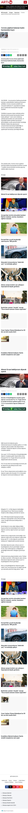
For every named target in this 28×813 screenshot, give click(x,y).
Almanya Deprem (7, 800)
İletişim (15, 780)
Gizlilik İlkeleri (22, 780)
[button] (21, 55)
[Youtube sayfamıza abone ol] (14, 786)
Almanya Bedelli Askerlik (9, 802)
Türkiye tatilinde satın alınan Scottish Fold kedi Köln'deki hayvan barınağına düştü (16, 7)
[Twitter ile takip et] (10, 786)
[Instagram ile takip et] (17, 786)
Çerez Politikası (18, 782)
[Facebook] (2, 55)
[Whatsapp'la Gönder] (11, 55)
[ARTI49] (6, 2)
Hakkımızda (4, 780)
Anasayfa (5, 12)
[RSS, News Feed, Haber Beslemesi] (21, 786)
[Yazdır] (18, 55)
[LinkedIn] (9, 55)
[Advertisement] (14, 20)
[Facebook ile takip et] (7, 786)
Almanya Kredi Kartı (7, 798)
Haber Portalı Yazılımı (8, 810)
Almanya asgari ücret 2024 (9, 805)
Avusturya (17, 12)
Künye (10, 780)
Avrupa (11, 12)
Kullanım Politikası (9, 782)
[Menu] (25, 2)
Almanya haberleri (7, 793)
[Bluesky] (6, 55)
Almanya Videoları (7, 795)
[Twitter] (4, 55)
